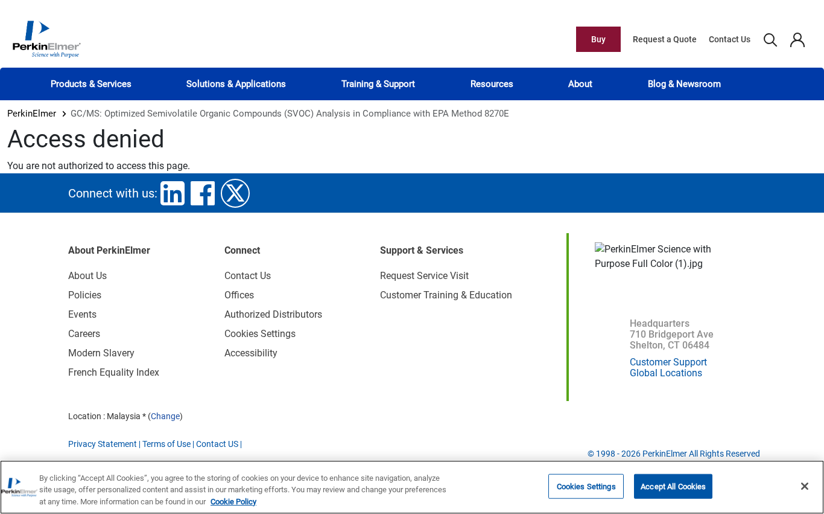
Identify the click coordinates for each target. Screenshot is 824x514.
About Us (87, 275)
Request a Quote (665, 39)
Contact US (217, 444)
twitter (235, 193)
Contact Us (729, 39)
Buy (598, 39)
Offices (239, 295)
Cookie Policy (233, 501)
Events (82, 314)
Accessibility (250, 353)
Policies (84, 295)
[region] (412, 487)
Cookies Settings (586, 485)
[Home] (46, 38)
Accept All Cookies (673, 485)
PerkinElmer (31, 113)
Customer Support (668, 362)
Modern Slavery (101, 353)
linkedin (172, 193)
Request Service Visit (424, 275)
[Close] (804, 486)
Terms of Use (166, 444)
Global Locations (666, 373)
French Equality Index (113, 372)
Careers (84, 333)
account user (797, 39)
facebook (203, 193)
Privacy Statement (102, 444)
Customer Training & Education (446, 295)
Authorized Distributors (273, 314)
